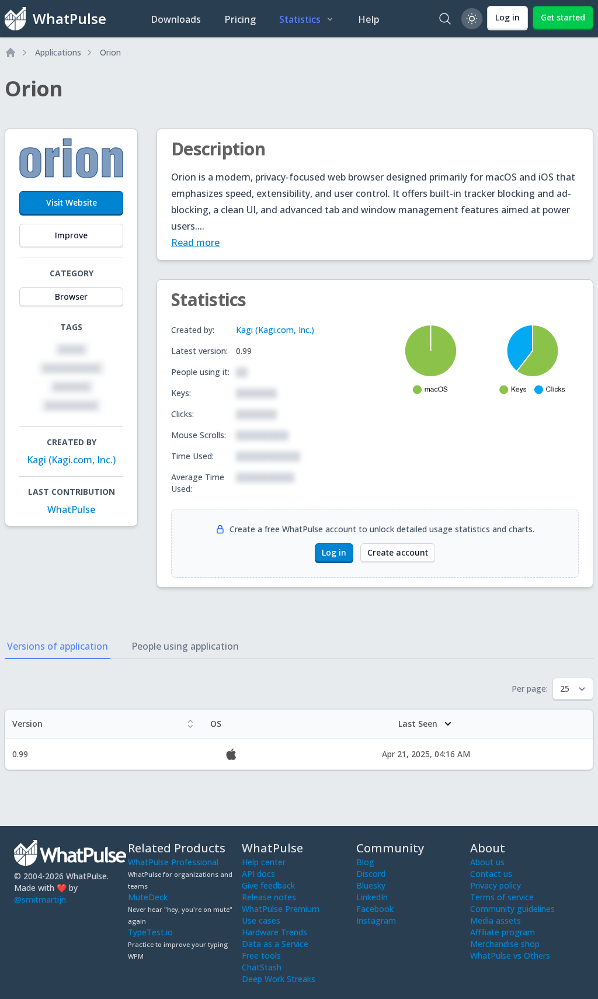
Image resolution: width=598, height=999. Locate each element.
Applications (58, 52)
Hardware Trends (274, 932)
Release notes (269, 897)
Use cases (261, 920)
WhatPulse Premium (280, 908)
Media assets (495, 920)
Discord (370, 873)
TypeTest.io (150, 932)
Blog (365, 862)
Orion (110, 52)
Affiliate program (502, 932)
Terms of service (502, 897)
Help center (264, 862)
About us (487, 862)
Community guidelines (512, 908)
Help (369, 19)
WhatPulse (71, 509)
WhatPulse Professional (173, 862)
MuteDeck (148, 897)
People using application (185, 646)
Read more (195, 242)
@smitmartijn (40, 899)
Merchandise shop (505, 943)
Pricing (240, 19)
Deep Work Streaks (278, 978)
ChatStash (261, 967)
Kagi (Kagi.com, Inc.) (71, 459)
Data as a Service (275, 943)
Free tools (261, 955)
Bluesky (370, 885)
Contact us (491, 873)
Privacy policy (495, 885)
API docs (258, 873)
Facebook (375, 908)
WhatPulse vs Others (510, 955)
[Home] (10, 52)
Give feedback (268, 885)
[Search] (445, 19)
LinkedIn (372, 897)
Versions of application (57, 646)
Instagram (376, 920)
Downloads (176, 19)
